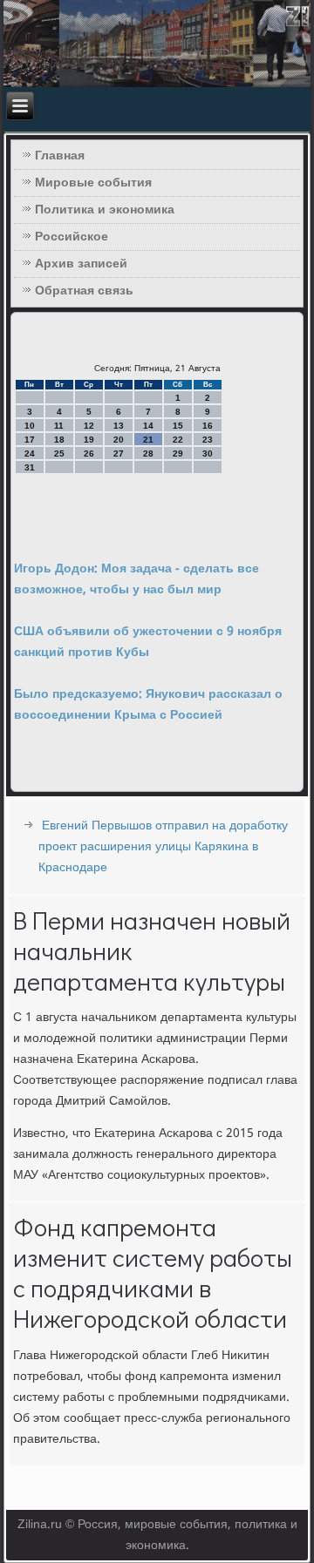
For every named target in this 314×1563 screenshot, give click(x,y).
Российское (71, 237)
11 (59, 425)
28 (148, 453)
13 (118, 425)
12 (89, 425)
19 (89, 439)
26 (89, 453)
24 (29, 453)
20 (118, 439)
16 (207, 425)
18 (59, 439)
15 (178, 425)
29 (178, 453)
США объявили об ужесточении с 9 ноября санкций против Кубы (148, 642)
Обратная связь (84, 291)
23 (207, 439)
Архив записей (81, 264)
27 (118, 453)
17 (29, 439)
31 (29, 467)
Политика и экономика (104, 210)
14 (148, 425)
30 (207, 453)
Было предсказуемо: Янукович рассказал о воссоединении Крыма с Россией (148, 705)
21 (148, 439)
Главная (60, 155)
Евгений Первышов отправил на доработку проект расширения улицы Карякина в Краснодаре (163, 846)
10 (29, 425)
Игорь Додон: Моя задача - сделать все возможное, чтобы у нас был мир (136, 579)
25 (59, 453)
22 (178, 439)
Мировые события (93, 183)
